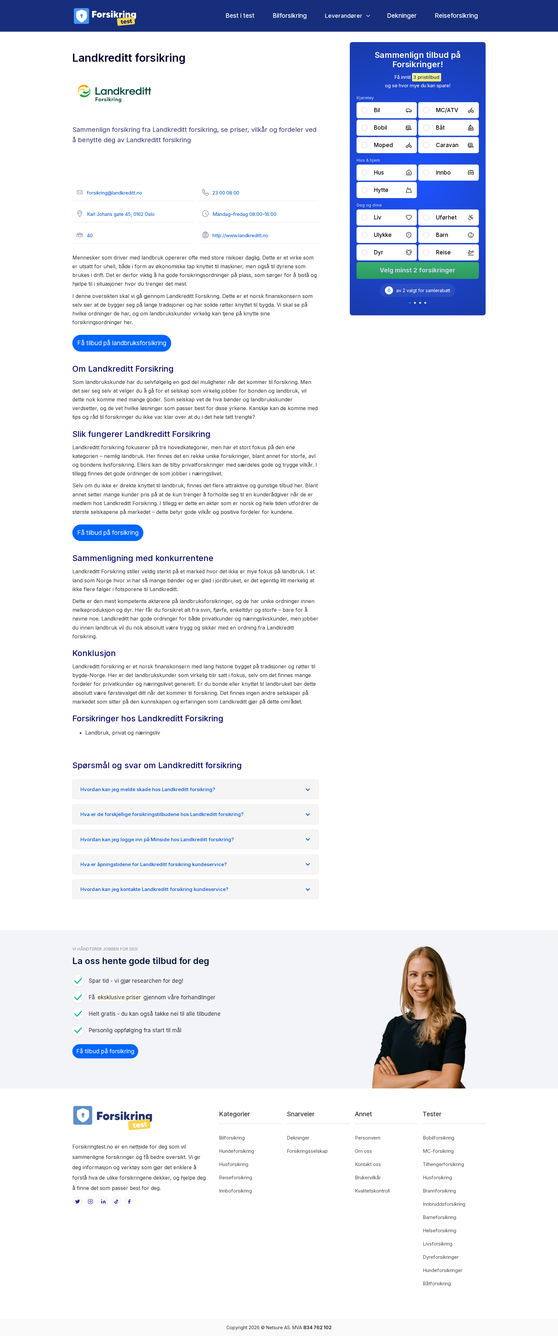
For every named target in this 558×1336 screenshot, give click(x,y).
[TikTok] (116, 1201)
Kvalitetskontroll (372, 1191)
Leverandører (343, 15)
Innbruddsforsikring (444, 1204)
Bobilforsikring (438, 1138)
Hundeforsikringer (442, 1270)
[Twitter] (77, 1201)
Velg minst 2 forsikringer (417, 270)
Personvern (367, 1138)
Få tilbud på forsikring (108, 532)
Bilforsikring (290, 15)
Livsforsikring (437, 1244)
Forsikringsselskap (307, 1151)
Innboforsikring (235, 1191)
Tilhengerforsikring (443, 1164)
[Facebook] (129, 1201)
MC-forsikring (438, 1151)
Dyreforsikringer (441, 1257)
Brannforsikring (439, 1191)
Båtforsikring (437, 1283)
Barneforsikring (439, 1217)
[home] (104, 16)
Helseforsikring (439, 1230)
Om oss (363, 1151)
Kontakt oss (368, 1164)
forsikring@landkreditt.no (114, 193)
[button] (347, 15)
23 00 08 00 (225, 193)
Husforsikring (233, 1164)
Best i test (239, 15)
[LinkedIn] (103, 1201)
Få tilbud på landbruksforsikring (121, 343)
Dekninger (402, 15)
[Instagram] (90, 1201)
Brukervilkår (368, 1177)
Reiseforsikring (456, 15)
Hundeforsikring (236, 1151)
